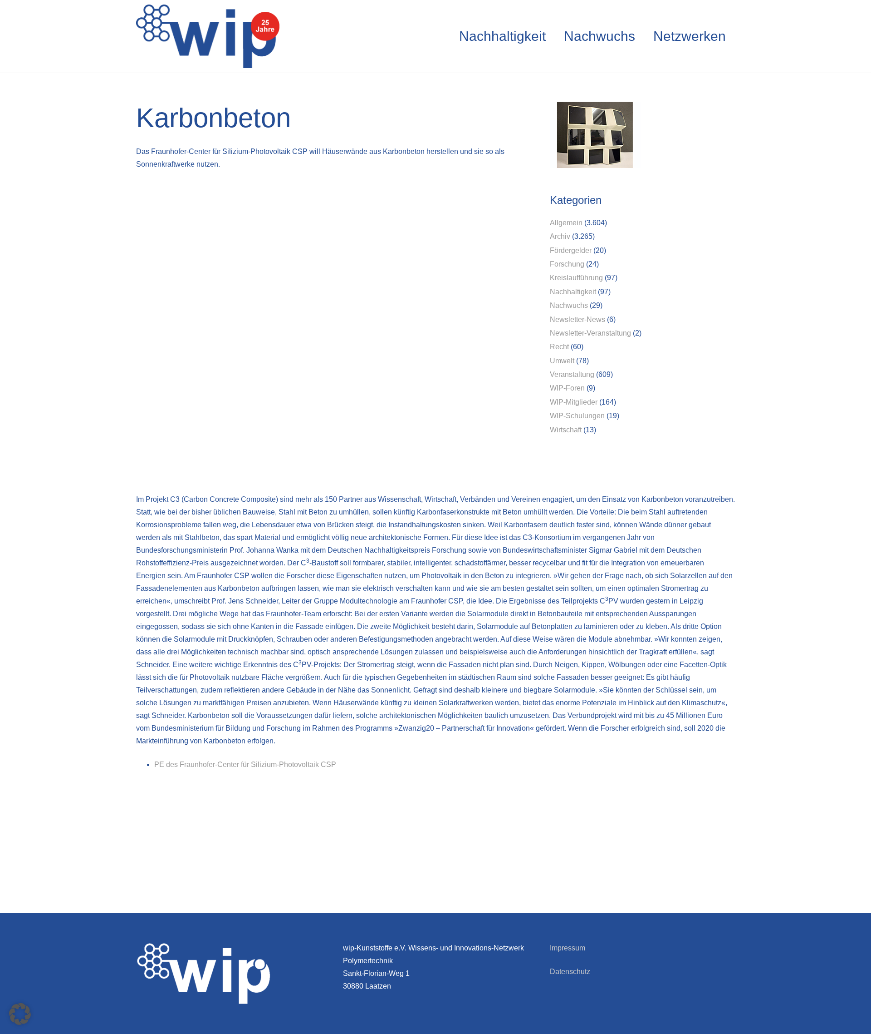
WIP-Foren (567, 388)
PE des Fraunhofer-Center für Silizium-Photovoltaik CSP (245, 764)
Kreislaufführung (576, 278)
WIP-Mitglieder (573, 402)
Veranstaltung (572, 374)
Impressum (567, 948)
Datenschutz (570, 971)
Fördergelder (571, 250)
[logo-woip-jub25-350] (207, 36)
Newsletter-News (577, 319)
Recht (559, 347)
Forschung (567, 264)
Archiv (560, 236)
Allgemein (566, 223)
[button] (20, 1014)
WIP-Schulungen (577, 416)
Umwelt (562, 361)
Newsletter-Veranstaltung (590, 333)
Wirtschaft (566, 430)
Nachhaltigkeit (573, 292)
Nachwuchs (569, 305)
